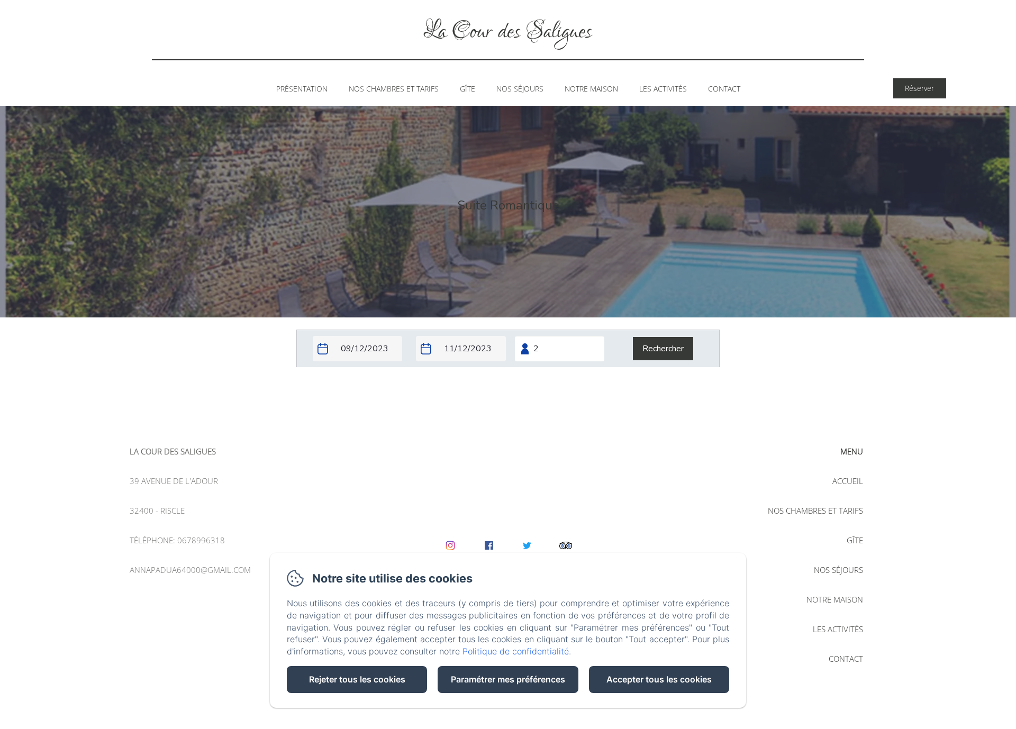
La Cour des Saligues (508, 32)
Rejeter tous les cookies (357, 679)
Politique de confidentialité (515, 651)
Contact (724, 89)
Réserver (919, 88)
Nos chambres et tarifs (394, 89)
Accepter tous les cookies (659, 679)
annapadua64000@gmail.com (190, 569)
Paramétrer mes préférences (508, 679)
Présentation (302, 89)
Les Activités (663, 89)
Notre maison (834, 599)
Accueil (847, 481)
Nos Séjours (519, 89)
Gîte (467, 89)
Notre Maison (591, 89)
